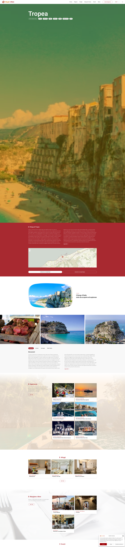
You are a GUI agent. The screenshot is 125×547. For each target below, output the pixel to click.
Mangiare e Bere (65, 18)
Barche (77, 398)
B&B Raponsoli (32, 476)
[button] (123, 535)
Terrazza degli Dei (56, 512)
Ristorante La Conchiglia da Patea (59, 531)
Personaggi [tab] (43, 348)
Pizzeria (77, 511)
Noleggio (64, 417)
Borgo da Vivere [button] (87, 2)
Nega (111, 544)
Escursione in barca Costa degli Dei (82, 400)
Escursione (55, 398)
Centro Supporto (107, 2)
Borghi (81, 2)
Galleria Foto (45, 18)
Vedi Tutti (31, 394)
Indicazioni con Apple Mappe (80, 272)
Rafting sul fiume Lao (57, 400)
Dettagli (50, 18)
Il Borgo (40, 18)
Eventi (94, 2)
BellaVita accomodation (79, 476)
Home (70, 2)
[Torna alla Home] (8, 2)
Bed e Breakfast (32, 475)
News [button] (99, 2)
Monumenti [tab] (31, 348)
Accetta (103, 544)
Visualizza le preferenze (119, 544)
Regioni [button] (75, 2)
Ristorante (55, 511)
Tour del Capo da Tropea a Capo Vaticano (83, 418)
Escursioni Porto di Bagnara (58, 418)
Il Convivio (78, 512)
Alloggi (60, 18)
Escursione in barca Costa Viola (82, 437)
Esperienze (55, 18)
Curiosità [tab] (36, 348)
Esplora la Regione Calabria (33, 18)
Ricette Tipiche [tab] (49, 348)
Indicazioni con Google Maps (45, 272)
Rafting (60, 398)
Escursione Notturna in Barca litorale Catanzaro (62, 437)
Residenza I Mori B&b (56, 476)
